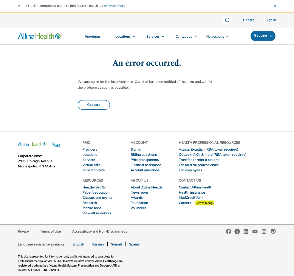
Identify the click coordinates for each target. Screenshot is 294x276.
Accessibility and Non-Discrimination (100, 231)
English (78, 244)
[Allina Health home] (39, 37)
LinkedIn (246, 231)
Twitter (237, 231)
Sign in (271, 20)
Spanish (135, 244)
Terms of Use (50, 231)
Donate (248, 20)
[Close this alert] (275, 5)
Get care (260, 35)
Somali (116, 244)
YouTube (255, 231)
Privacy (23, 231)
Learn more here (112, 5)
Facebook (228, 231)
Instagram (264, 231)
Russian (97, 244)
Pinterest (273, 231)
